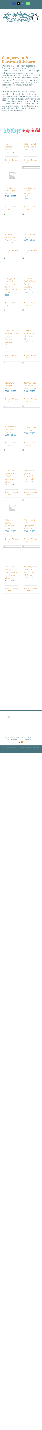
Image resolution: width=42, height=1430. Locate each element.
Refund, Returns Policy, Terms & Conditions (18, 737)
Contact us (27, 739)
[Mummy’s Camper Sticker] (12, 370)
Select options (9, 161)
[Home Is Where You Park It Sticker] (12, 222)
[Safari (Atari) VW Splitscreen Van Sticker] (31, 507)
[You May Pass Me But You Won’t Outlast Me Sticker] (31, 554)
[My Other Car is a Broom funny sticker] (31, 370)
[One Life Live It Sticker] (31, 414)
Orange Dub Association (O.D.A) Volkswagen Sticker (10, 476)
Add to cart (9, 304)
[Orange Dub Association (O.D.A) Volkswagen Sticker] (12, 458)
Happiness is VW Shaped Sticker (11, 190)
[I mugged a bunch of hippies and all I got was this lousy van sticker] (12, 266)
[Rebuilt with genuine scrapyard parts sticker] (31, 458)
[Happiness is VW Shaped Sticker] (12, 175)
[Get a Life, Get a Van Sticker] (31, 131)
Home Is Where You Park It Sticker (11, 237)
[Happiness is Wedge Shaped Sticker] (31, 175)
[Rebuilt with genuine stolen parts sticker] (12, 507)
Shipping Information (11, 739)
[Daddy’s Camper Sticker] (12, 131)
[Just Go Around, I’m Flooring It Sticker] (31, 318)
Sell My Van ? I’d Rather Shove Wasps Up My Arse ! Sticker (11, 572)
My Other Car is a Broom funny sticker (30, 386)
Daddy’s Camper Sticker (8, 147)
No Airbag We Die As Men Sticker (11, 429)
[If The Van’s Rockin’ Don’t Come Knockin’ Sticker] (31, 266)
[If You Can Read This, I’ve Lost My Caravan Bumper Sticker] (12, 318)
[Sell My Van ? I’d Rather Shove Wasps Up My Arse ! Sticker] (12, 554)
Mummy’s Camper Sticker (9, 386)
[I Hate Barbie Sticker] (31, 222)
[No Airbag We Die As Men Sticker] (12, 414)
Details (15, 160)
